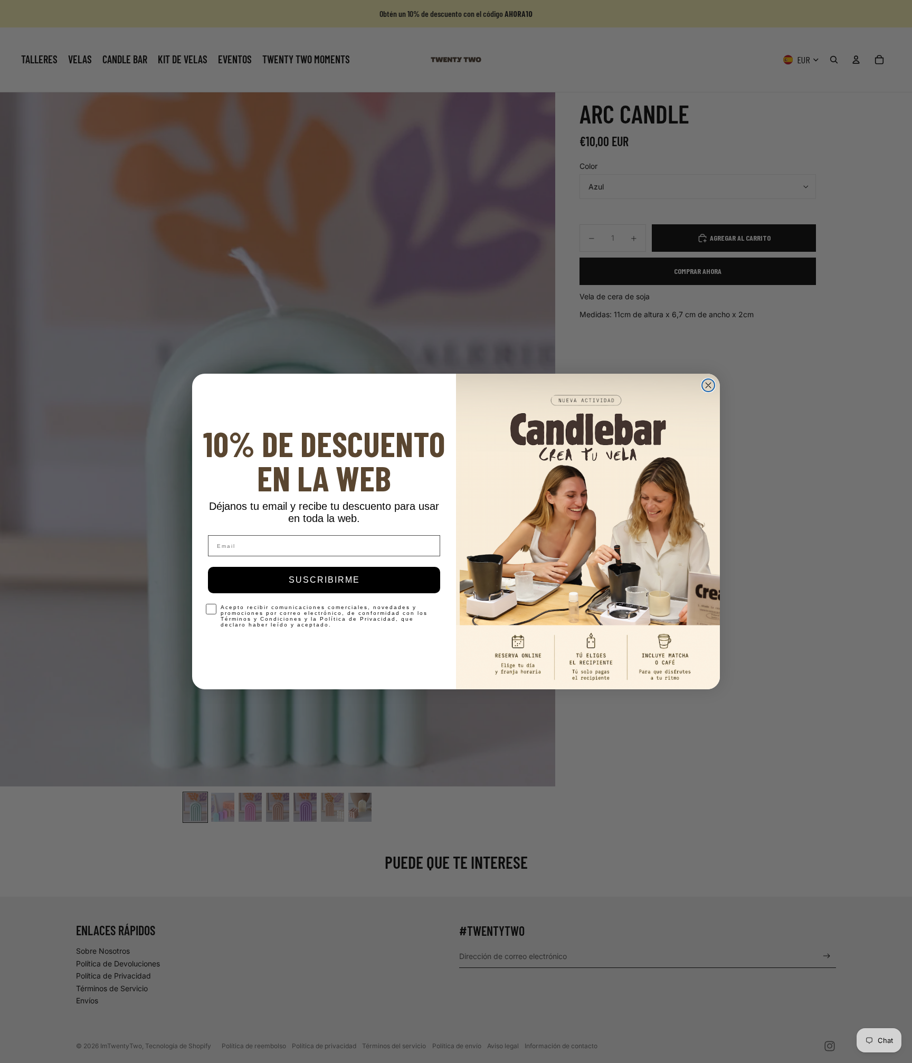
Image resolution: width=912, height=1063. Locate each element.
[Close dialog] (708, 385)
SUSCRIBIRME (324, 579)
